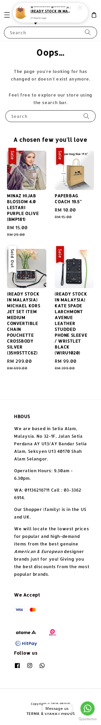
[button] (7, 15)
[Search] (88, 32)
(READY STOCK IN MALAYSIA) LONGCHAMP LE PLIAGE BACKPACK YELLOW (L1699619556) (51, 11)
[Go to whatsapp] (88, 708)
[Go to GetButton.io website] (88, 719)
